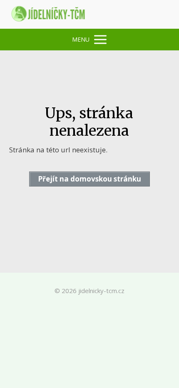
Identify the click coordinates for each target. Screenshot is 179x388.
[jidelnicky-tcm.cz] (48, 14)
